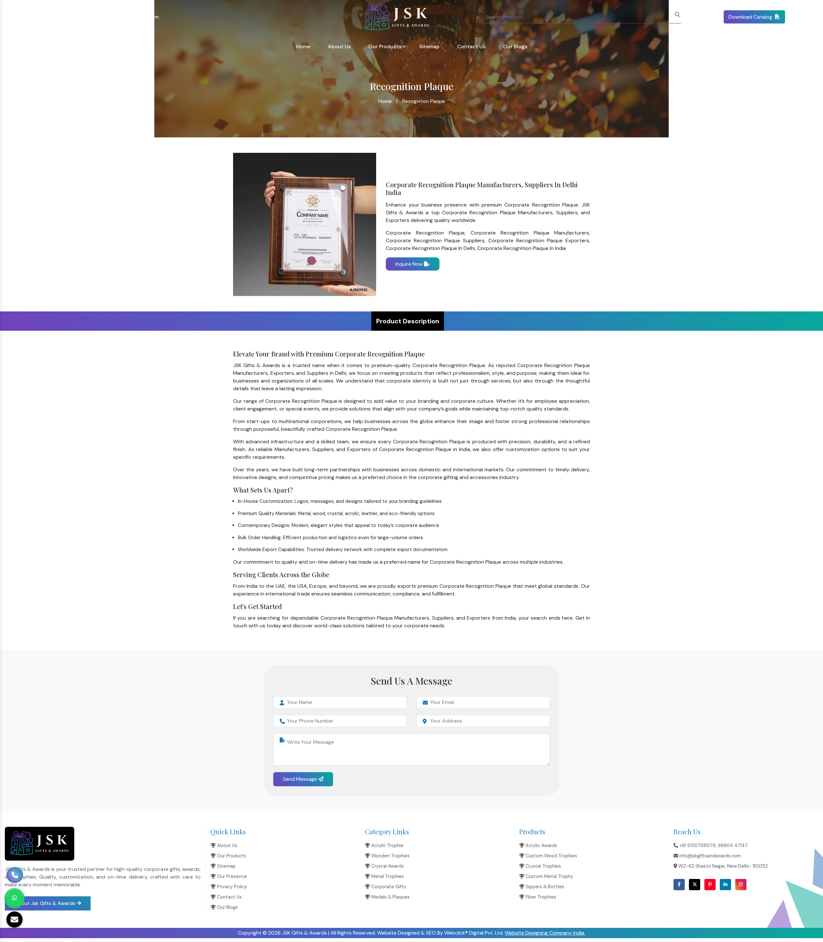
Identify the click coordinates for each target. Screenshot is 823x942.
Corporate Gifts (388, 887)
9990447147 (65, 17)
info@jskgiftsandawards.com (126, 17)
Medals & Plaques (390, 897)
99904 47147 (733, 845)
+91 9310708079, (30, 17)
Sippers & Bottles (544, 887)
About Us (339, 46)
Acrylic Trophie (386, 845)
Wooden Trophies (390, 856)
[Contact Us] (14, 873)
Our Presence (231, 876)
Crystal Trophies (542, 866)
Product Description (407, 321)
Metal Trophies (387, 876)
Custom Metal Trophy (548, 876)
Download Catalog (750, 17)
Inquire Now (409, 264)
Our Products (385, 46)
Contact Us (471, 46)
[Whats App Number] (14, 898)
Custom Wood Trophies (550, 856)
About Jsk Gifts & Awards (45, 903)
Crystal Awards (387, 866)
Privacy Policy (231, 887)
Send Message (300, 779)
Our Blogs (515, 46)
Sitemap (429, 46)
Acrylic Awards (540, 845)
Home (303, 46)
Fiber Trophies (540, 897)
